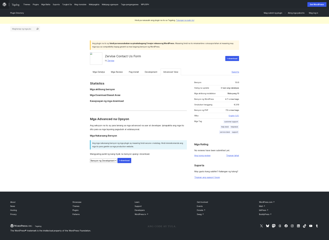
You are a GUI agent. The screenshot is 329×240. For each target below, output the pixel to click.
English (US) (234, 116)
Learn (137, 202)
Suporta (235, 72)
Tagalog (38, 226)
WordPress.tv (141, 214)
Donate (201, 210)
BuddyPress (265, 214)
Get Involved (202, 202)
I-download (232, 58)
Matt (262, 206)
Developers (140, 210)
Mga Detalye (99, 72)
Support (138, 206)
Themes (75, 206)
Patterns (76, 214)
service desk (225, 132)
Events (200, 206)
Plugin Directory (17, 13)
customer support (231, 122)
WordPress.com (267, 202)
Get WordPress (317, 4)
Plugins (75, 210)
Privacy (13, 214)
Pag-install (134, 72)
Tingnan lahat (232, 155)
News (12, 206)
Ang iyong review (202, 155)
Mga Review (117, 72)
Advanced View (170, 72)
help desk (225, 127)
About (12, 202)
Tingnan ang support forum (207, 177)
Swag (200, 214)
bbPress (263, 210)
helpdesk (234, 127)
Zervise (110, 60)
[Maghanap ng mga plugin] (37, 28)
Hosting (13, 210)
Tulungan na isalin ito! (185, 20)
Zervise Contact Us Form (123, 56)
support (235, 132)
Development (151, 72)
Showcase (76, 202)
